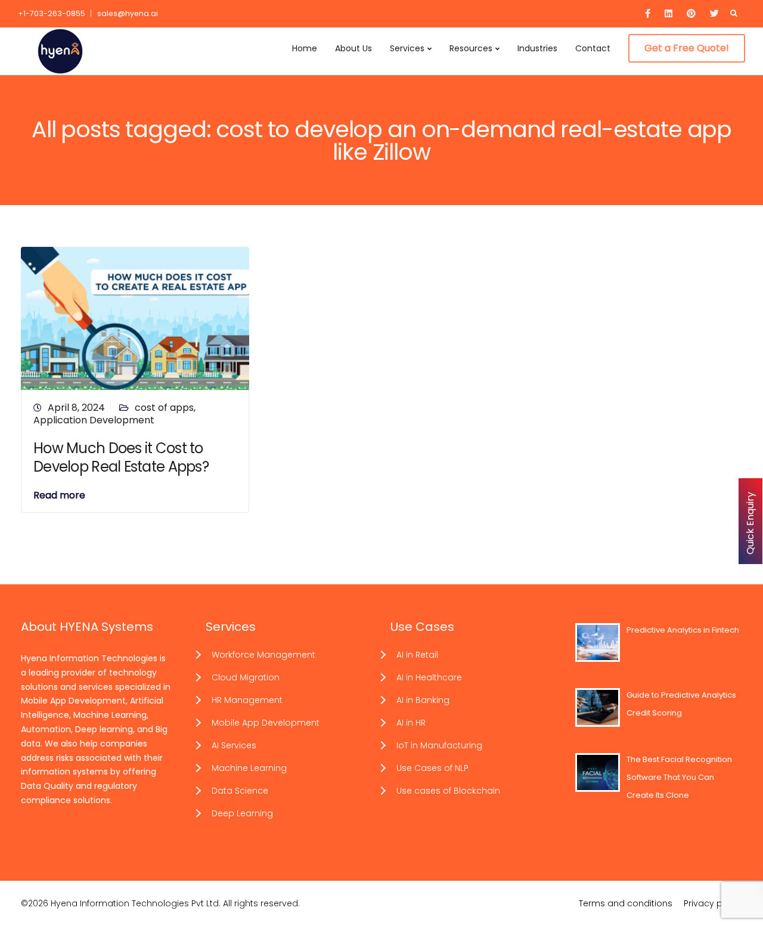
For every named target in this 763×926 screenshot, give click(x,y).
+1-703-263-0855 (51, 13)
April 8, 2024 (76, 407)
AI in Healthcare (429, 677)
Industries (537, 48)
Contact (592, 48)
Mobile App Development (266, 723)
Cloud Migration (246, 677)
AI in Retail (417, 655)
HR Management (247, 700)
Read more (59, 495)
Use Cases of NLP (432, 768)
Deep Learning (242, 813)
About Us (353, 48)
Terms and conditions (625, 903)
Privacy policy (713, 903)
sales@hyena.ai (127, 13)
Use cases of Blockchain (448, 791)
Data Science (240, 791)
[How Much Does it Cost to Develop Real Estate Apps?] (135, 317)
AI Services (234, 745)
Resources (470, 48)
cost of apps (164, 407)
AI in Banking (422, 700)
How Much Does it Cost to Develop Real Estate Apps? (121, 457)
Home (304, 48)
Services (407, 48)
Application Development (93, 420)
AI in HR (411, 723)
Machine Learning (249, 768)
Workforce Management (263, 655)
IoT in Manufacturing (439, 745)
